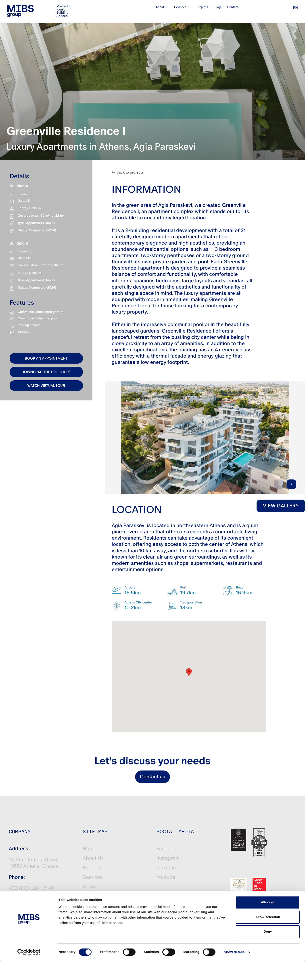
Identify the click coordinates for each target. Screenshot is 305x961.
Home (89, 849)
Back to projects (130, 172)
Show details (234, 952)
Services (93, 877)
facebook (168, 849)
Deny (267, 932)
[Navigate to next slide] (291, 484)
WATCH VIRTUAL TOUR (46, 385)
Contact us (152, 777)
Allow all (268, 902)
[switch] (129, 952)
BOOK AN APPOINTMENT (46, 358)
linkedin (166, 868)
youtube (166, 877)
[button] (189, 672)
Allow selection (267, 917)
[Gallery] (205, 437)
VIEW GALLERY (281, 506)
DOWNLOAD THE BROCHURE (46, 372)
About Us (93, 858)
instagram (168, 858)
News (89, 887)
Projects (92, 868)
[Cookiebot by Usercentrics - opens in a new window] (28, 952)
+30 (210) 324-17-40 (31, 888)
